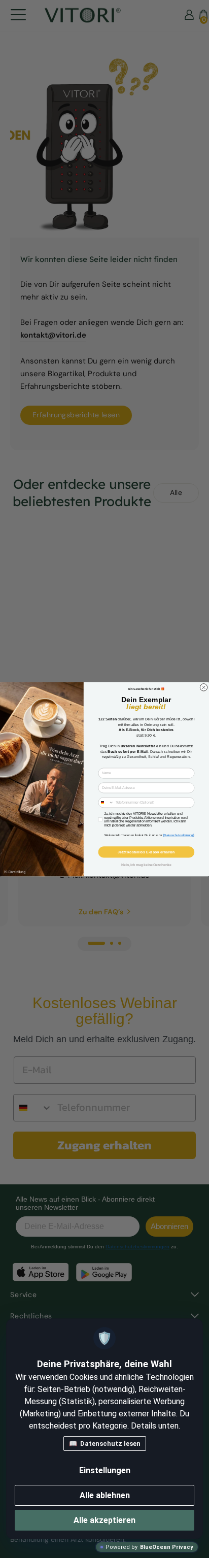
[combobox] (106, 802)
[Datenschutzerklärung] (178, 835)
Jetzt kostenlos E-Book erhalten (146, 852)
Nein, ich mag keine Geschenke (146, 865)
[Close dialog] (203, 686)
